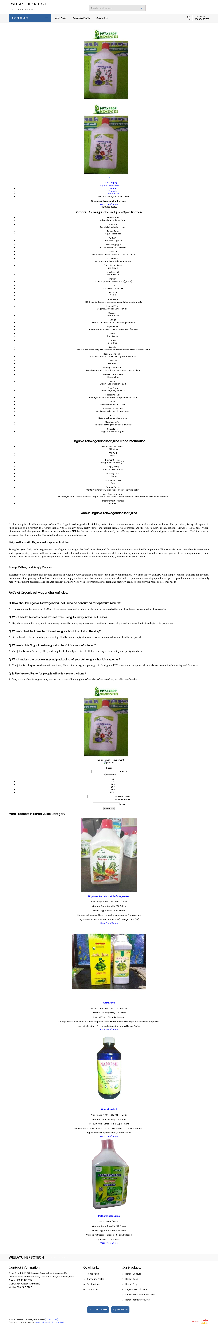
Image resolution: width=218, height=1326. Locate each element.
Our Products (20, 18)
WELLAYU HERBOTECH (28, 5)
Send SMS (122, 1309)
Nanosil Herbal (109, 1109)
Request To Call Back (109, 185)
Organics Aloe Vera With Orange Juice (109, 896)
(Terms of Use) (51, 1319)
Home (113, 188)
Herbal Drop (131, 1284)
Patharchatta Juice (109, 1215)
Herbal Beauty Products (137, 1299)
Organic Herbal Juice (136, 1289)
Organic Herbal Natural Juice (140, 1294)
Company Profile (81, 18)
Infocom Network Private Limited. (49, 1322)
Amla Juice (109, 1002)
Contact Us (102, 18)
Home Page (60, 18)
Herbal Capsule (133, 1273)
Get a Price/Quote (109, 204)
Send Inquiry (111, 182)
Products (113, 191)
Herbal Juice (113, 193)
